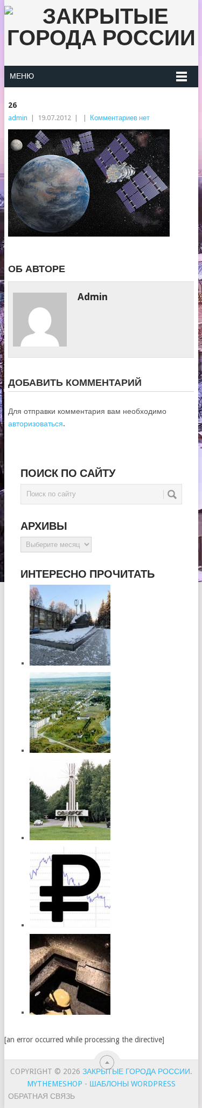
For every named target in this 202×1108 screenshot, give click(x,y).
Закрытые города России (136, 1071)
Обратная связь (41, 1096)
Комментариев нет (120, 118)
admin (17, 118)
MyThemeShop (54, 1083)
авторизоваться (35, 423)
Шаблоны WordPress (132, 1083)
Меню (22, 76)
